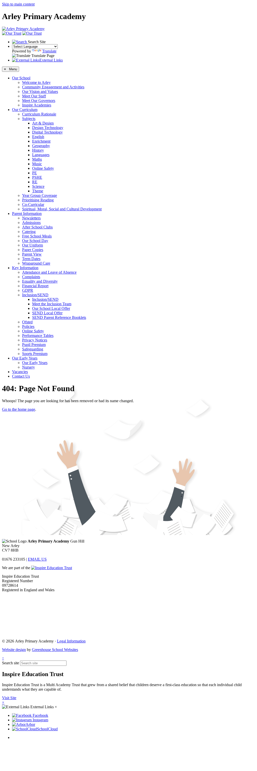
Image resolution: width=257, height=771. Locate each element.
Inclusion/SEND (35, 295)
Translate (49, 51)
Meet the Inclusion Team (51, 304)
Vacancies (20, 372)
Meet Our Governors (38, 100)
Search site (10, 663)
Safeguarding (32, 349)
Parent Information (27, 213)
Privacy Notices (34, 340)
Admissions (31, 222)
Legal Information (71, 641)
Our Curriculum (24, 109)
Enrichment (41, 141)
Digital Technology (47, 132)
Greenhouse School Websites (55, 649)
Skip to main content (18, 4)
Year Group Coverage (39, 195)
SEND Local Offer (47, 313)
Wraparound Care (36, 263)
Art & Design (43, 123)
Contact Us (21, 376)
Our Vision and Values (40, 91)
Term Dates (31, 259)
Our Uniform (32, 245)
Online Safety (43, 168)
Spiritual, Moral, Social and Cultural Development (62, 209)
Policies (28, 326)
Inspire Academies (36, 105)
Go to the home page (18, 409)
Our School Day (35, 241)
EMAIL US (37, 559)
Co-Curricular (33, 204)
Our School (21, 78)
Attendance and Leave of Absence (49, 272)
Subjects (28, 118)
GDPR (27, 290)
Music (37, 164)
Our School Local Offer (51, 308)
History (38, 150)
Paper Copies (32, 250)
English (38, 137)
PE (34, 173)
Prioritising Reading (38, 200)
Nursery (28, 367)
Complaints (31, 277)
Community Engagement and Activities (53, 87)
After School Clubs (37, 227)
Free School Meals (37, 236)
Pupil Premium (34, 344)
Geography (41, 146)
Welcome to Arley (36, 82)
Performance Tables (37, 335)
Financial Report (35, 286)
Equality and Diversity (40, 281)
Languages (40, 155)
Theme (37, 191)
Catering (29, 231)
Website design (14, 649)
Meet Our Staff (34, 96)
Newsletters (31, 218)
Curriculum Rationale (39, 114)
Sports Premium (34, 353)
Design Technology (47, 128)
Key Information (25, 268)
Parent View (32, 254)
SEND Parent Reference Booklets (59, 317)
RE (34, 182)
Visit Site (9, 698)
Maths (37, 159)
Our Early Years (24, 358)
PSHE (37, 177)
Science (38, 186)
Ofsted (27, 322)
